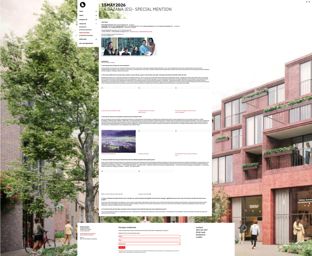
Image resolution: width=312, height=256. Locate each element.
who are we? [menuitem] (202, 229)
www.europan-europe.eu (87, 235)
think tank (82, 39)
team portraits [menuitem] (84, 32)
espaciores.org (134, 31)
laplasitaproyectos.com (145, 31)
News (81, 11)
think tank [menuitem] (200, 232)
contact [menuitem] (199, 227)
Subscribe (122, 247)
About (81, 15)
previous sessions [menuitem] (85, 30)
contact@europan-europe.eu (88, 233)
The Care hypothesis (86, 43)
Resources (82, 23)
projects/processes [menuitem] (86, 35)
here (122, 34)
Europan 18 (83, 19)
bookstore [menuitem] (82, 27)
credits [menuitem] (199, 237)
